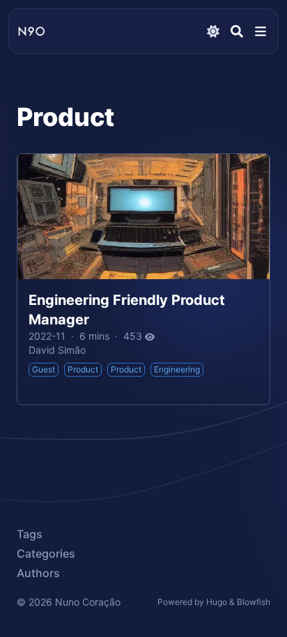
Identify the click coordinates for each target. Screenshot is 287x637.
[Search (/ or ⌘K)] (237, 31)
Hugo (216, 602)
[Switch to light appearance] (213, 31)
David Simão (57, 350)
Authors (38, 573)
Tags (29, 534)
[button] (260, 31)
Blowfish (253, 602)
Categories (46, 553)
